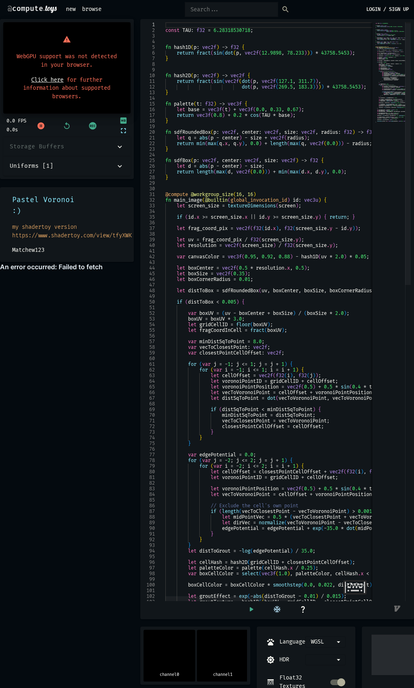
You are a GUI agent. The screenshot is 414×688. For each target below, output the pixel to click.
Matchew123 (28, 250)
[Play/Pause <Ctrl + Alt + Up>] (41, 126)
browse (91, 9)
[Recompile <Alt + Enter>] (251, 609)
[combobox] (325, 660)
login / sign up (387, 9)
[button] (67, 146)
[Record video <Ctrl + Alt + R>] (93, 126)
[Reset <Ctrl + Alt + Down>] (67, 126)
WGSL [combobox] (317, 641)
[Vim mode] (398, 609)
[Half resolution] (123, 121)
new (71, 9)
